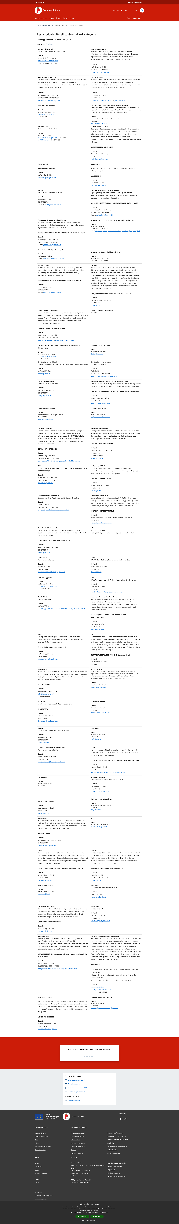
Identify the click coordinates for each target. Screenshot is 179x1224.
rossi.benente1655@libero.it (47, 114)
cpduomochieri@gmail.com (48, 356)
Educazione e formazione (115, 1133)
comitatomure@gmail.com (100, 403)
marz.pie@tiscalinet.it (98, 185)
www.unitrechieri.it (97, 987)
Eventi (37, 1182)
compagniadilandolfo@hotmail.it (68, 461)
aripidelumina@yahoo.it (99, 159)
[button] (89, 1221)
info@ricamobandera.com (100, 72)
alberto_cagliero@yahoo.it (100, 920)
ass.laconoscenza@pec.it (98, 687)
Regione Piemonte (40, 2)
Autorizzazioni (112, 1150)
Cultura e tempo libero (78, 1136)
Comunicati (38, 1166)
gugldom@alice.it (120, 100)
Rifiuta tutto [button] (97, 1216)
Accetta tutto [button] (82, 1216)
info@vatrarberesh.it (45, 968)
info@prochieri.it (97, 880)
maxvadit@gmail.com (97, 1008)
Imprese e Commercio (78, 1143)
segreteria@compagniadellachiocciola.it (108, 231)
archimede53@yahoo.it (45, 419)
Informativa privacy (41, 1199)
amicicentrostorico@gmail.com (100, 123)
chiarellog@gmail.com (111, 1008)
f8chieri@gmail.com (97, 354)
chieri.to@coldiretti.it (98, 629)
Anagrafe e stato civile (78, 1133)
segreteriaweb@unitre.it (102, 989)
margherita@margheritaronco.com (54, 258)
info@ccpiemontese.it (46, 340)
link (107, 1212)
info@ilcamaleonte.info (46, 694)
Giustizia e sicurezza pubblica (116, 1136)
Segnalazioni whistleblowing (116, 1176)
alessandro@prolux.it (98, 897)
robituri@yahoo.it (44, 742)
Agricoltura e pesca (113, 1153)
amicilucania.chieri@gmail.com (102, 100)
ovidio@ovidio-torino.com (47, 880)
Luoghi (37, 1179)
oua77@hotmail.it (44, 140)
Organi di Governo (40, 1133)
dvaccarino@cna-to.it (45, 482)
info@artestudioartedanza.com (100, 417)
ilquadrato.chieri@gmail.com (48, 721)
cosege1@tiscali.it (44, 395)
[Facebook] (121, 10)
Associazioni (47, 25)
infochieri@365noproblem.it (48, 60)
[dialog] (89, 1212)
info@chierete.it (96, 305)
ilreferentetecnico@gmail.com (100, 712)
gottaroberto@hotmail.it (104, 215)
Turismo (73, 1150)
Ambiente (110, 1143)
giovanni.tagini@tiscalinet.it (48, 659)
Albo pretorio (39, 1192)
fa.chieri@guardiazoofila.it (47, 608)
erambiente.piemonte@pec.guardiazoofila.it (106, 592)
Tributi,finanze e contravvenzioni (117, 1140)
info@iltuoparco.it (96, 739)
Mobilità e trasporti (77, 1153)
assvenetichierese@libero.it (47, 1029)
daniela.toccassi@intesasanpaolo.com (51, 762)
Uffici (36, 1140)
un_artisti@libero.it (45, 931)
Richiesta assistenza (113, 1173)
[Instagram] (125, 10)
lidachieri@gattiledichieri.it (100, 772)
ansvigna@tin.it (43, 813)
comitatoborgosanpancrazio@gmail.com (105, 376)
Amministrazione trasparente (44, 1195)
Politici (37, 1143)
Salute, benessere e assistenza (117, 1146)
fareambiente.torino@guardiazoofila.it (71, 608)
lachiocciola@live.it (44, 894)
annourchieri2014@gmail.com (47, 138)
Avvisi (37, 1170)
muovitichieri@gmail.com (47, 845)
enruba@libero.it (44, 373)
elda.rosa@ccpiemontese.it (64, 340)
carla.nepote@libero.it (119, 772)
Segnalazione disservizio (115, 1166)
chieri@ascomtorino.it (53, 204)
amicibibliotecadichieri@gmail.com (50, 100)
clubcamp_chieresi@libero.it (48, 586)
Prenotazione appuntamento (116, 1163)
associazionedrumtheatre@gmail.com (51, 572)
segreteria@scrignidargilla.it (131, 231)
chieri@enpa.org (96, 572)
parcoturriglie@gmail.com (47, 177)
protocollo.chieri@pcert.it (82, 1180)
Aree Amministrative (41, 1136)
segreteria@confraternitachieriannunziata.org (54, 510)
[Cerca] (142, 10)
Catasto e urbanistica (78, 1146)
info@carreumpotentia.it (52, 292)
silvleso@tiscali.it (97, 458)
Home (39, 25)
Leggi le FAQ (111, 1170)
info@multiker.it (96, 810)
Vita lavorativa (75, 1140)
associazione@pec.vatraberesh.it (65, 968)
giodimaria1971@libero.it (99, 827)
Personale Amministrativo (43, 1146)
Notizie (37, 1163)
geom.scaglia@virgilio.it (46, 461)
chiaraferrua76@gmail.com (102, 523)
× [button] (177, 1203)
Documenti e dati (40, 1150)
